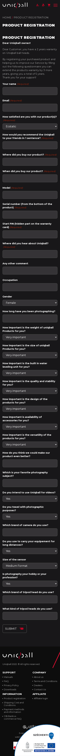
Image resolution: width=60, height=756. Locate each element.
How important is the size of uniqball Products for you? (26, 347)
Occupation (10, 280)
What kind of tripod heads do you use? (27, 608)
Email (12, 100)
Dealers (38, 685)
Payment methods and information (14, 710)
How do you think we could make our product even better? (26, 454)
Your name (15, 83)
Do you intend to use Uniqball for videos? (29, 492)
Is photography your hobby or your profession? (24, 576)
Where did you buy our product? (29, 154)
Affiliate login (41, 698)
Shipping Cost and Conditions (14, 703)
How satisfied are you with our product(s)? (29, 118)
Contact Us (40, 689)
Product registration (15, 698)
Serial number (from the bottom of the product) (27, 206)
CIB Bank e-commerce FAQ (13, 717)
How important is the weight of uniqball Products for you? (28, 329)
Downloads (10, 689)
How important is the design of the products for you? (25, 401)
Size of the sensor (14, 559)
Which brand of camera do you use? (25, 525)
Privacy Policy (11, 685)
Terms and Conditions (45, 681)
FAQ (6, 681)
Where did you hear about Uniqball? (25, 245)
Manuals (8, 677)
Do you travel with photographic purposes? (23, 508)
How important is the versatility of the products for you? (26, 436)
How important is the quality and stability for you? (28, 383)
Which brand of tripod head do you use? (28, 592)
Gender (7, 296)
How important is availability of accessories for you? (22, 419)
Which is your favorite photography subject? (25, 474)
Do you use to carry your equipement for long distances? (28, 543)
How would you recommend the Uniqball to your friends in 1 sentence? (28, 136)
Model (12, 187)
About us (38, 677)
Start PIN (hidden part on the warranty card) (26, 225)
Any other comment (15, 263)
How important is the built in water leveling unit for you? (24, 365)
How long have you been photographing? (28, 311)
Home (6, 17)
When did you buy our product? (29, 171)
